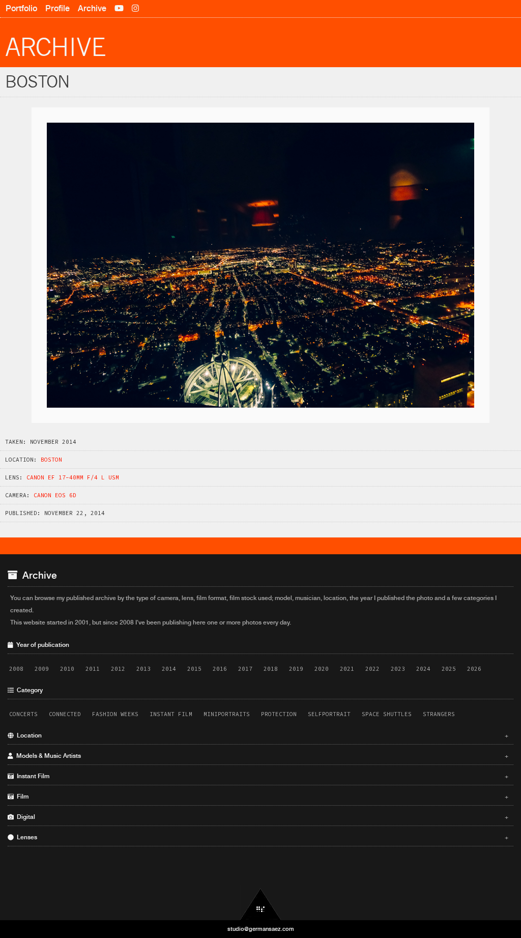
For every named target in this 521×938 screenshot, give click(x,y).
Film (261, 796)
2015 (194, 668)
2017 (245, 668)
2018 (271, 668)
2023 (398, 668)
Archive (92, 8)
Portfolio (21, 8)
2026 (474, 668)
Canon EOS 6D (55, 495)
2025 (449, 668)
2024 (423, 668)
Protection (279, 714)
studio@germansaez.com (260, 928)
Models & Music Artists (261, 755)
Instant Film (171, 714)
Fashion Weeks (115, 714)
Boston (51, 459)
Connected (65, 714)
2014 (169, 668)
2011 (92, 668)
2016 (220, 668)
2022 (372, 668)
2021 (347, 668)
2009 (42, 668)
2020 (321, 668)
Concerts (23, 714)
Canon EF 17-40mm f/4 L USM (72, 477)
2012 (118, 668)
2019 (296, 668)
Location (261, 735)
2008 (16, 668)
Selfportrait (329, 714)
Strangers (439, 714)
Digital (261, 816)
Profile (57, 8)
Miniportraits (227, 714)
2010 (67, 668)
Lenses (261, 837)
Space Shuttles (387, 714)
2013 (143, 668)
